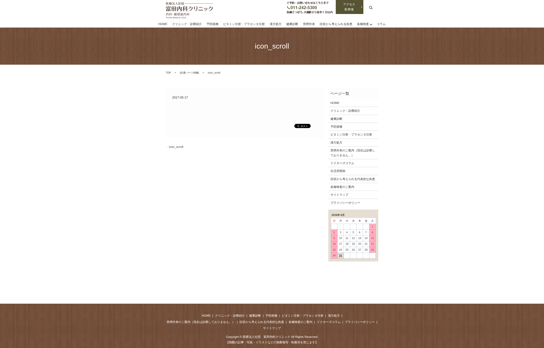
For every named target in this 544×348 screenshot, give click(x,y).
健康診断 (292, 24)
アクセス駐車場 (349, 7)
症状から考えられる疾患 (336, 24)
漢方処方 (276, 24)
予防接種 (212, 24)
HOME (162, 24)
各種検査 (363, 24)
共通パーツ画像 (189, 72)
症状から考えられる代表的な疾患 (352, 179)
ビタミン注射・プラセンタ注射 (244, 24)
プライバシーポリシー (345, 202)
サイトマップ (339, 194)
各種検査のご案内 (342, 187)
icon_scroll (176, 146)
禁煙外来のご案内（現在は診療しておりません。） (352, 153)
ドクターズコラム (342, 163)
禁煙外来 (309, 24)
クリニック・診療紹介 (187, 24)
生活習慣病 (337, 171)
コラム (381, 24)
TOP (168, 72)
